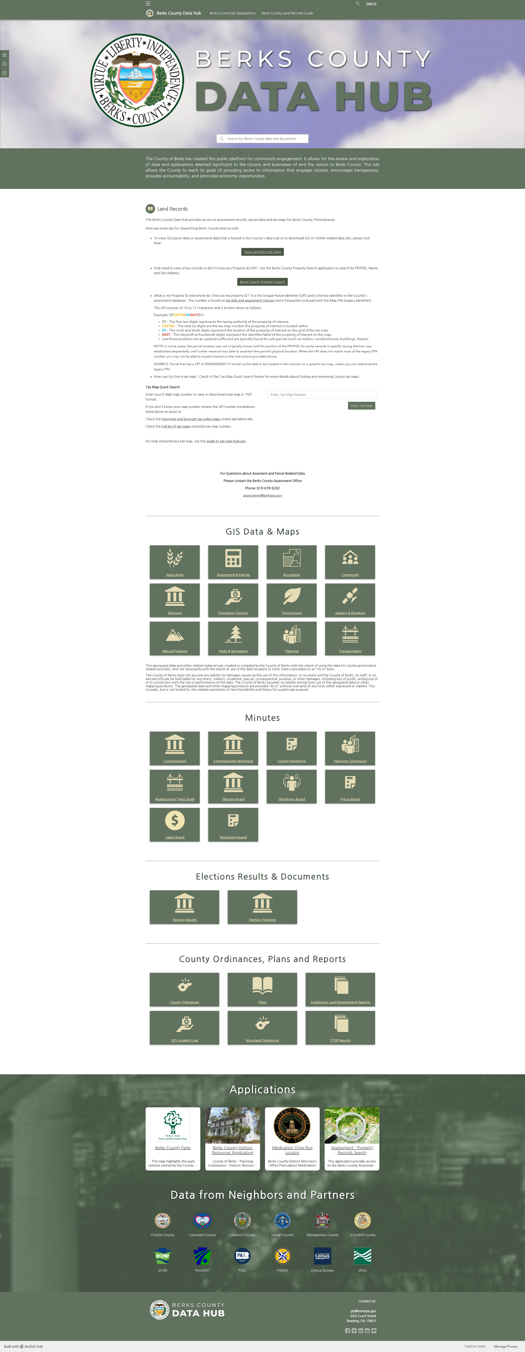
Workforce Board (292, 799)
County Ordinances (184, 1002)
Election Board (233, 799)
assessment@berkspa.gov (262, 495)
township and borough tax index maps (191, 419)
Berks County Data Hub (179, 13)
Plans (262, 1002)
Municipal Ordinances (262, 1040)
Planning (292, 651)
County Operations (291, 761)
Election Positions (262, 920)
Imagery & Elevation (350, 613)
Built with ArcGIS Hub (23, 1346)
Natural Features (175, 651)
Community (350, 575)
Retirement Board (233, 837)
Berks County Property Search (262, 281)
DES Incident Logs (184, 1040)
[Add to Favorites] (4, 54)
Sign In (371, 3)
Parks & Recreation (233, 651)
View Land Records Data (262, 252)
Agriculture (175, 575)
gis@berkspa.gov (363, 1311)
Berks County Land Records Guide (287, 13)
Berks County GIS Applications (233, 13)
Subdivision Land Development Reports (340, 1002)
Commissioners (174, 761)
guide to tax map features (226, 441)
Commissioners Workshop (233, 761)
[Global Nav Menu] (148, 3)
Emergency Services (233, 613)
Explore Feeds (475, 1346)
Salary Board (174, 837)
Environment (292, 613)
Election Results (185, 920)
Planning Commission (350, 761)
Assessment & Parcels (233, 575)
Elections (175, 613)
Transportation (350, 651)
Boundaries (291, 575)
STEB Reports (340, 1040)
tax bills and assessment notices (250, 300)
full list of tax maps (176, 426)
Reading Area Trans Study (174, 799)
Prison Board (350, 799)
